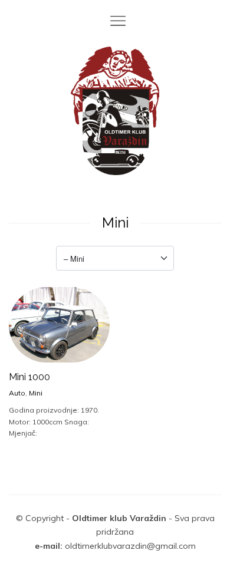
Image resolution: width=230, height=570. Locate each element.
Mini (35, 392)
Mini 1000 (29, 377)
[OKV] (115, 111)
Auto (17, 392)
